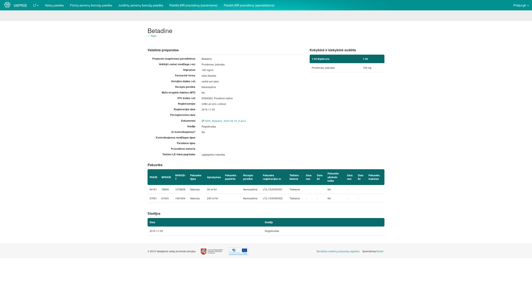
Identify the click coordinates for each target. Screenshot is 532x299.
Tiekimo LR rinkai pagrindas (178, 154)
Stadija (191, 126)
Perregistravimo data (182, 115)
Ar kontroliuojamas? (183, 132)
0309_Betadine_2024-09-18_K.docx (225, 121)
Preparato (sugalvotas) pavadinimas (173, 58)
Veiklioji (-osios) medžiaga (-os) (177, 64)
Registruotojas (186, 103)
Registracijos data (184, 109)
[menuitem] (338, 251)
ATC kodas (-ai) (186, 98)
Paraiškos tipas (186, 143)
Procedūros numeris (183, 149)
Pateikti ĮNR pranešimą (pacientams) (193, 5)
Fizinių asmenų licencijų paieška (91, 5)
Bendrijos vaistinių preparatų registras (338, 251)
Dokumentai (188, 121)
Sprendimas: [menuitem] (372, 251)
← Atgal (152, 35)
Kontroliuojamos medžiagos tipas (175, 137)
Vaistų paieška (54, 5)
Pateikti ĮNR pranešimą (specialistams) (249, 5)
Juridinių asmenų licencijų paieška (140, 5)
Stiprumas (189, 70)
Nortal (380, 251)
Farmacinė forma (185, 75)
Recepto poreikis (185, 87)
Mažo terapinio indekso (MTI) (178, 92)
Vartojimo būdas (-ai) (183, 81)
